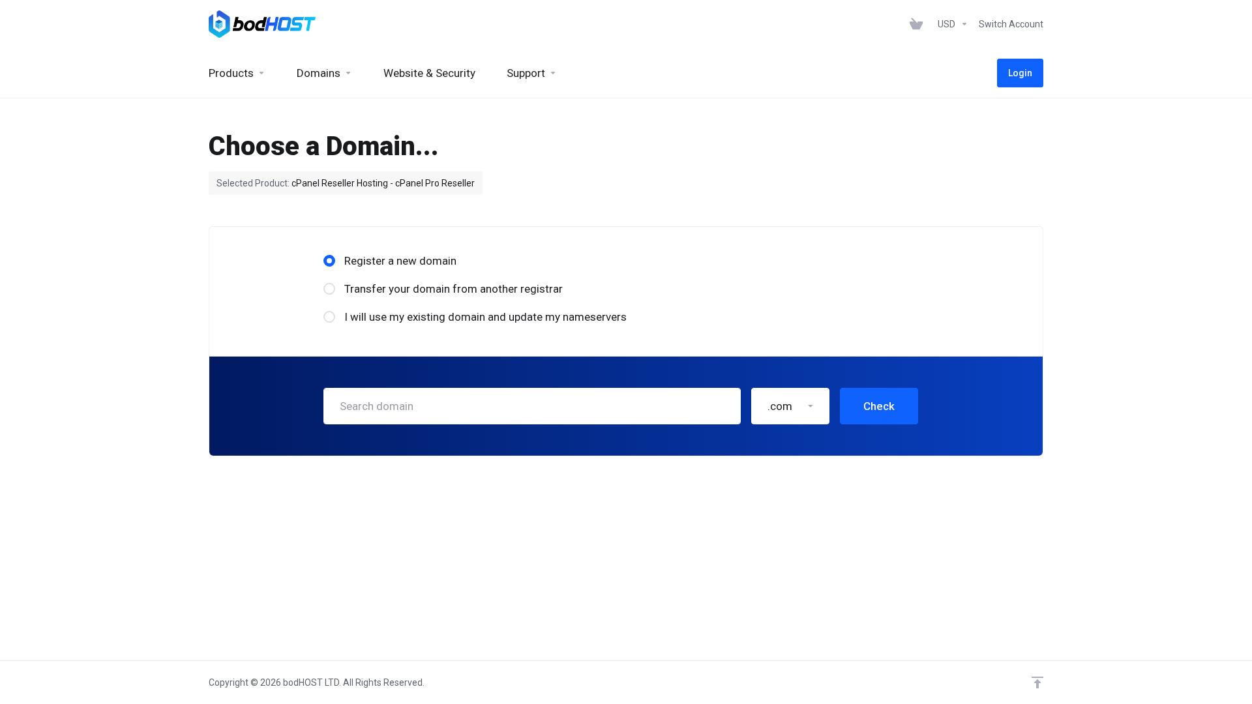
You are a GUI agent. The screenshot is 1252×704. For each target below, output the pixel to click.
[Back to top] (1037, 682)
